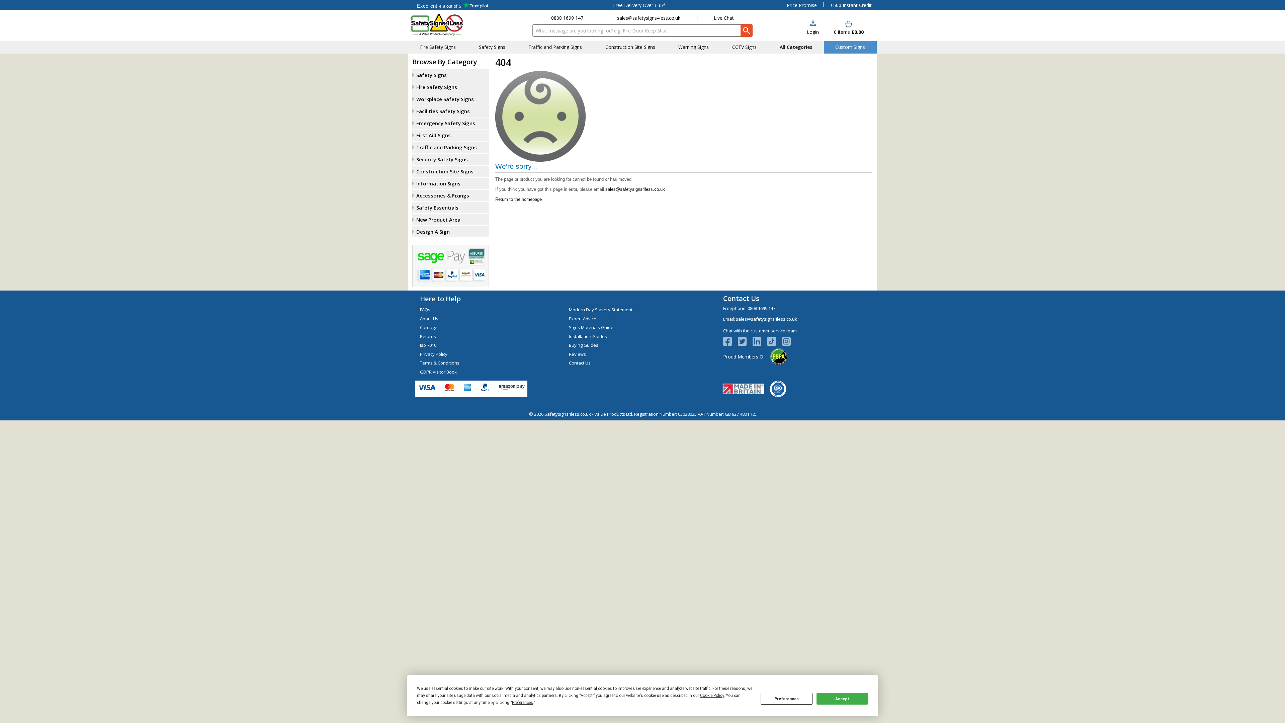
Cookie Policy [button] (712, 695)
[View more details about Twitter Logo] (745, 341)
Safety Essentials (437, 207)
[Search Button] (747, 30)
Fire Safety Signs (436, 87)
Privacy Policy (433, 354)
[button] (813, 27)
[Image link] (774, 341)
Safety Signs (431, 75)
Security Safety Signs (442, 159)
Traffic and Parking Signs (446, 147)
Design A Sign (433, 231)
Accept (842, 699)
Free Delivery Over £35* (639, 5)
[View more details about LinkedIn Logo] (760, 341)
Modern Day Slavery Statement (600, 310)
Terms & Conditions (439, 363)
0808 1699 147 (567, 18)
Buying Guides (583, 345)
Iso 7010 (428, 345)
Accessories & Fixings (442, 195)
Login (813, 32)
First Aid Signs (433, 135)
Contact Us (580, 363)
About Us (429, 319)
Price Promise (802, 5)
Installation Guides (588, 336)
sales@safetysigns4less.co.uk (648, 18)
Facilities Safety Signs (443, 111)
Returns (428, 336)
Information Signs (438, 183)
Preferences (786, 699)
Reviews (577, 354)
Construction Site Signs (445, 171)
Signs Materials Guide (591, 327)
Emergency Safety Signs (445, 123)
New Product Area (438, 219)
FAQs (425, 310)
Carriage (428, 327)
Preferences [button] (522, 702)
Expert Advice (582, 319)
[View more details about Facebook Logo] (730, 341)
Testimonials (452, 5)
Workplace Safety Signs (445, 99)
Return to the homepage (518, 199)
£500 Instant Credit (851, 5)
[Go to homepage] (450, 24)
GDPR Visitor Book (438, 372)
